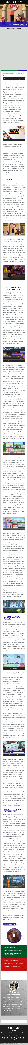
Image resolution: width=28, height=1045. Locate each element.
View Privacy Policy (8, 1035)
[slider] (22, 78)
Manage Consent (17, 1043)
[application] (14, 78)
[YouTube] (14, 1038)
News (16, 26)
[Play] (4, 79)
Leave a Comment (5, 23)
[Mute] (19, 79)
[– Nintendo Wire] (14, 1029)
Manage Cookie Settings (19, 1035)
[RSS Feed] (14, 1039)
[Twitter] (12, 1038)
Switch (25, 26)
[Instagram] (5, 1038)
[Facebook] (2, 1038)
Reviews (20, 26)
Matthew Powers (23, 23)
